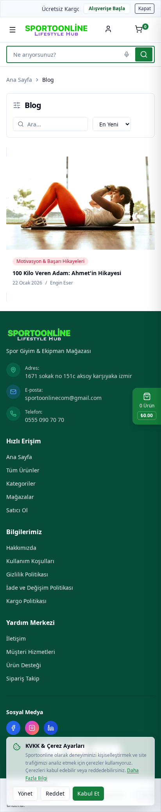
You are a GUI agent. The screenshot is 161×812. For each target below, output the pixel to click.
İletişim (16, 638)
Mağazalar (20, 497)
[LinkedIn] (51, 728)
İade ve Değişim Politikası (39, 587)
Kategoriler (21, 483)
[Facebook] (13, 728)
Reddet (55, 793)
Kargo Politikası (26, 601)
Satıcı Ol (17, 510)
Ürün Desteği (23, 665)
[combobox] (63, 54)
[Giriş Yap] (108, 30)
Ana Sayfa (19, 79)
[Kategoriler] (12, 29)
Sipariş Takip (22, 678)
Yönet (25, 793)
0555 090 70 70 (44, 419)
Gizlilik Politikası (27, 574)
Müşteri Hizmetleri (30, 651)
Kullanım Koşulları (30, 561)
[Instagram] (32, 728)
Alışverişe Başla (107, 8)
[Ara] (143, 54)
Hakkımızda (21, 547)
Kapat (144, 8)
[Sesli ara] (127, 54)
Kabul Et (88, 793)
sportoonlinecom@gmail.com (63, 397)
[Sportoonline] (56, 29)
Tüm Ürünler (22, 470)
